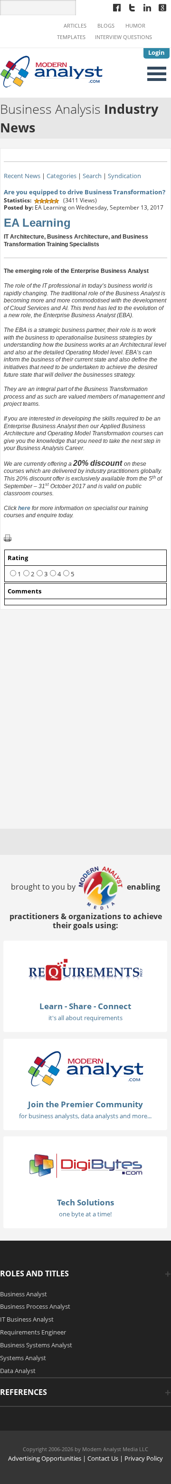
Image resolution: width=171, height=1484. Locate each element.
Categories (61, 175)
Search (92, 175)
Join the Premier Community (85, 1104)
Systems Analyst (23, 1358)
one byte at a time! (85, 1214)
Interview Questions (123, 37)
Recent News (22, 175)
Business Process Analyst (35, 1306)
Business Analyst (23, 1294)
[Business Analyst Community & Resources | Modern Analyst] (52, 70)
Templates (71, 37)
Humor (135, 25)
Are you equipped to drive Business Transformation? (84, 192)
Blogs (105, 25)
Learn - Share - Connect (85, 1006)
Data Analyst (18, 1370)
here (25, 508)
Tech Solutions (85, 1202)
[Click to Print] (7, 537)
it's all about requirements (85, 1017)
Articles (75, 25)
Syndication (124, 175)
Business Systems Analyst (36, 1345)
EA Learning (37, 222)
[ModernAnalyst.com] (85, 1067)
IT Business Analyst (27, 1319)
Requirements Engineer (33, 1332)
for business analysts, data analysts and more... (85, 1116)
